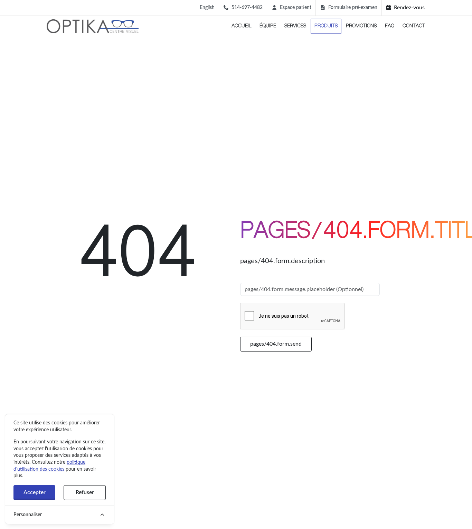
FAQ (389, 26)
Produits (326, 26)
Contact (414, 26)
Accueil (241, 26)
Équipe (267, 26)
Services (295, 26)
